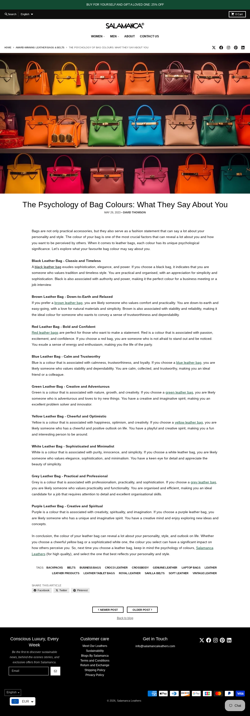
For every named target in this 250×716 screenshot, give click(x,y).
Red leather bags (45, 332)
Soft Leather (178, 573)
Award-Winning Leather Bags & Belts (40, 47)
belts (71, 567)
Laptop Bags (191, 567)
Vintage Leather (205, 573)
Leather (211, 567)
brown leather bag (68, 303)
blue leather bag (188, 362)
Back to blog (125, 618)
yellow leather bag (189, 422)
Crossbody (140, 567)
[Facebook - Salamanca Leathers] (221, 47)
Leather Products (65, 573)
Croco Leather (116, 567)
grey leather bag (203, 482)
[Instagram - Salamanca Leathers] (228, 47)
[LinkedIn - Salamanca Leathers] (243, 47)
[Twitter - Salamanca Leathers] (214, 47)
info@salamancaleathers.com (155, 646)
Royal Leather (130, 573)
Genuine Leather (165, 567)
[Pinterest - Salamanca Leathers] (236, 47)
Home (7, 47)
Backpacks (54, 567)
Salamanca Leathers (129, 700)
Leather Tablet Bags (99, 573)
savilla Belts (155, 573)
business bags (90, 567)
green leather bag (179, 392)
